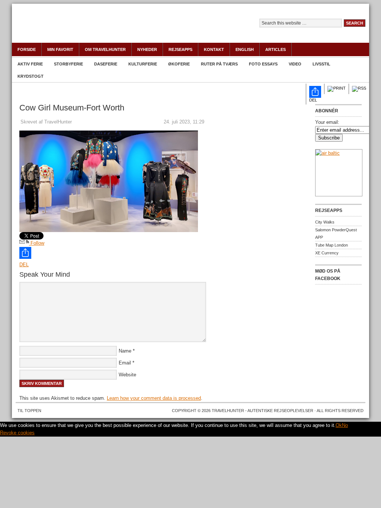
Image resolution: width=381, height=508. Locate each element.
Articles (275, 49)
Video (295, 64)
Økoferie (179, 64)
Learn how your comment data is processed (154, 398)
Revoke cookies (17, 432)
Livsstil (321, 64)
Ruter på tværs (219, 64)
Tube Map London (331, 245)
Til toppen (29, 410)
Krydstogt (30, 76)
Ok (339, 425)
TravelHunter (93, 27)
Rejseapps (180, 49)
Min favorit (60, 49)
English (245, 49)
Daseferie (105, 64)
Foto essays (263, 64)
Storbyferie (68, 64)
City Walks (324, 222)
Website (127, 374)
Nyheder (147, 49)
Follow (36, 243)
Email (125, 363)
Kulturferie (142, 64)
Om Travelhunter (105, 49)
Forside (26, 49)
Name (125, 351)
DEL (313, 100)
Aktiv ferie (30, 64)
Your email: (327, 122)
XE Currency (327, 253)
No (345, 425)
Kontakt (214, 49)
